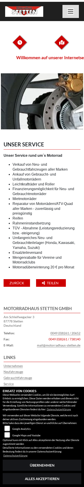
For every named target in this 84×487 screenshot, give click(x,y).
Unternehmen (13, 366)
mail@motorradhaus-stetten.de (58, 345)
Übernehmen (42, 465)
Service (9, 384)
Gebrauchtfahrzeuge (18, 378)
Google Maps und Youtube (26, 435)
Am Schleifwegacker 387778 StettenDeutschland (19, 321)
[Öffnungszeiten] (20, 46)
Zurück (16, 283)
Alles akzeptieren (42, 478)
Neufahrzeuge (13, 372)
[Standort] (62, 46)
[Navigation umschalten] (70, 11)
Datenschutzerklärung (59, 409)
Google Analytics (21, 428)
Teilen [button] (53, 283)
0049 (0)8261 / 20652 (65, 333)
